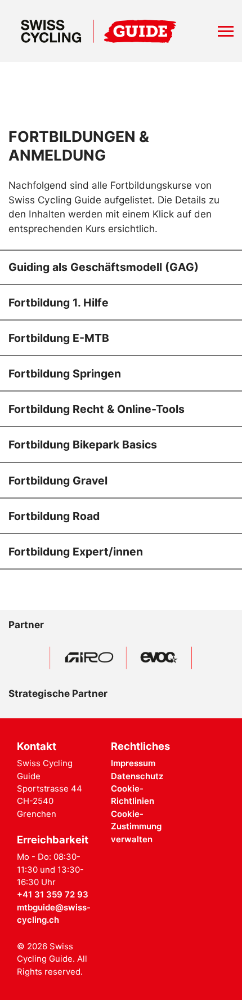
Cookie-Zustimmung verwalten (136, 827)
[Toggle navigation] (225, 31)
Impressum (133, 763)
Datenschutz (137, 776)
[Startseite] (98, 31)
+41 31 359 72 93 (52, 895)
